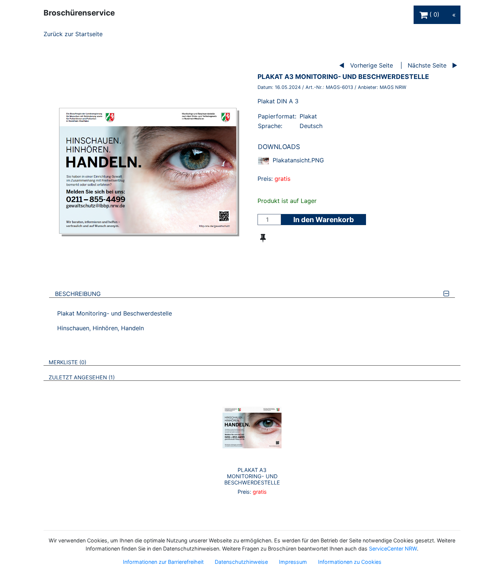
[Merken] (262, 238)
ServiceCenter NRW (393, 548)
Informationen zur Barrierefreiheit (163, 562)
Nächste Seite (427, 65)
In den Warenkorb (323, 219)
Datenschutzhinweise (241, 562)
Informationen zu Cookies (350, 562)
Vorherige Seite (371, 65)
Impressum (293, 562)
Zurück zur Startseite (73, 34)
